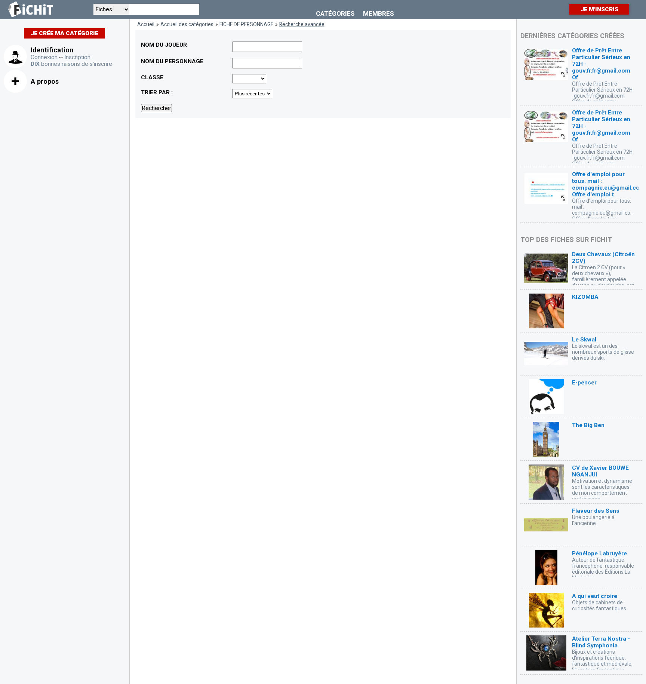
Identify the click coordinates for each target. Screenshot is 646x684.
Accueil (145, 24)
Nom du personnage (172, 61)
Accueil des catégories (186, 24)
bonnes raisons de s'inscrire (71, 64)
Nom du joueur (164, 45)
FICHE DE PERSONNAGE (246, 24)
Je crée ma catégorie (64, 33)
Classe (152, 77)
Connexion (44, 57)
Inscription (77, 57)
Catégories (335, 13)
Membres (378, 13)
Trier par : (157, 92)
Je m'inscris (599, 9)
